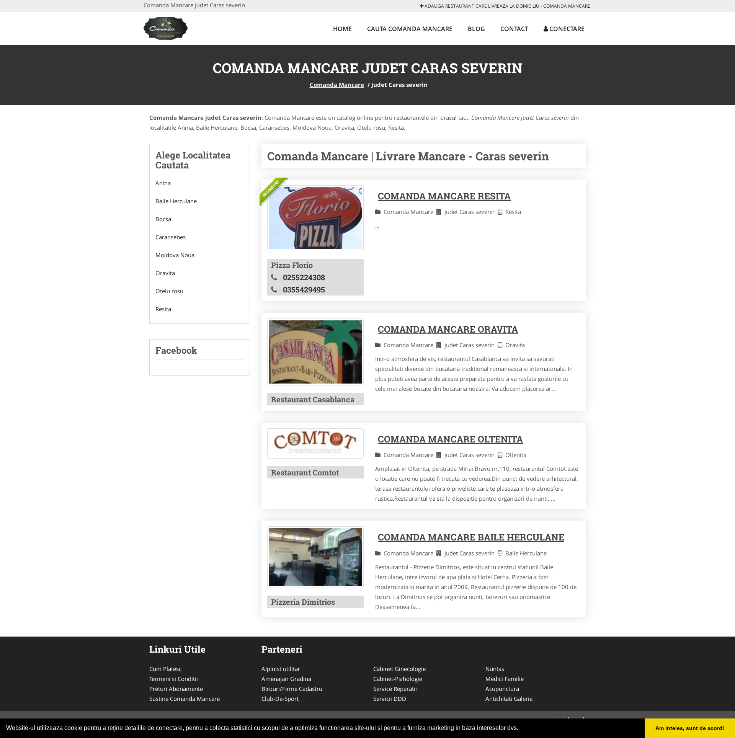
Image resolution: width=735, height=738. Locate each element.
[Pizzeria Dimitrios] (315, 557)
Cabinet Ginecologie (399, 669)
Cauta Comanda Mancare (409, 28)
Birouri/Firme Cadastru (291, 688)
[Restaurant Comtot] (315, 443)
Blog (476, 28)
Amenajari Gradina (286, 678)
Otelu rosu (169, 291)
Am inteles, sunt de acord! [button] (689, 728)
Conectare (566, 28)
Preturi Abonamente (176, 688)
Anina (163, 183)
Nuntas (494, 669)
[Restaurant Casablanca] (315, 351)
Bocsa (163, 219)
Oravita (165, 273)
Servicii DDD (389, 698)
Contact (514, 28)
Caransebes (170, 237)
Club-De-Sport (280, 698)
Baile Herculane (176, 201)
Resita (163, 309)
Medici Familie (504, 678)
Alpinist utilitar (280, 669)
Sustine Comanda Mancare (184, 698)
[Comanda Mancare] (191, 27)
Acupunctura (502, 688)
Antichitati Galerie (508, 698)
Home (342, 28)
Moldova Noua (174, 255)
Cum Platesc (165, 669)
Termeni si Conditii (173, 678)
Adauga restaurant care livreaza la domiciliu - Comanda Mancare (506, 6)
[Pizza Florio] (315, 218)
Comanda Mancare (337, 84)
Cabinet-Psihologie (397, 678)
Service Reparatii (395, 688)
